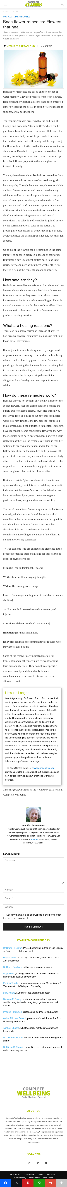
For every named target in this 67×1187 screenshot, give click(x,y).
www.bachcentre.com (43, 768)
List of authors (29, 1174)
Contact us (50, 1174)
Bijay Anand (9, 992)
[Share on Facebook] (5, 1183)
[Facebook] (21, 1163)
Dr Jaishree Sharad (13, 1037)
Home (5, 11)
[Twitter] (46, 1163)
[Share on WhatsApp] (39, 1183)
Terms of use (34, 1177)
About (40, 1174)
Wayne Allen (9, 957)
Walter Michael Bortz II (14, 1018)
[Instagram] (29, 1163)
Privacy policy (20, 1177)
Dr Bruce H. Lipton (12, 948)
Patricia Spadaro (11, 983)
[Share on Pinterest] (28, 1183)
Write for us (15, 1174)
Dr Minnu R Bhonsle (13, 1047)
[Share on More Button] (61, 1183)
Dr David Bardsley (12, 967)
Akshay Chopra (11, 1028)
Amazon (34, 839)
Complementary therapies (16, 16)
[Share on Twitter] (16, 1183)
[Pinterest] (38, 1163)
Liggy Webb (9, 973)
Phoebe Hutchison (12, 1012)
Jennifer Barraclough (21, 46)
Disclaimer (48, 1177)
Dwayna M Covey (12, 999)
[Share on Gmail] (50, 1183)
